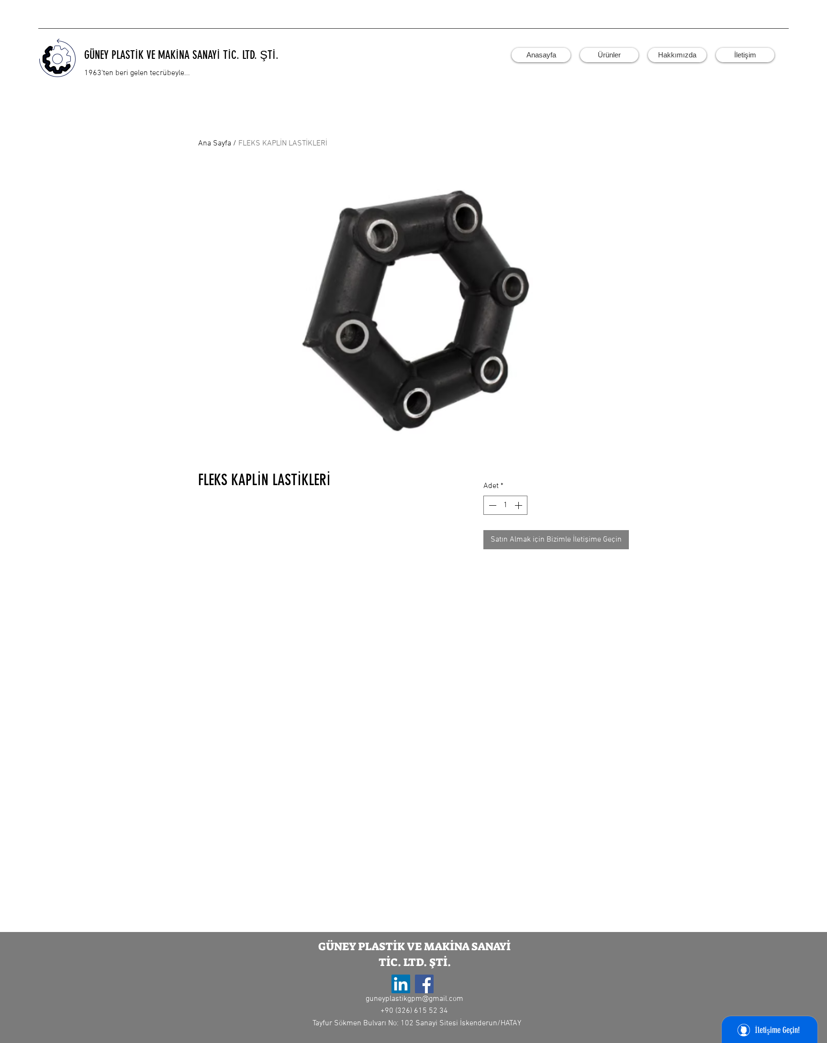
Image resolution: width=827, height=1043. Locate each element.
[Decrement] (491, 505)
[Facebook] (424, 984)
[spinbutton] (505, 505)
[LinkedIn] (400, 984)
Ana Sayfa (214, 143)
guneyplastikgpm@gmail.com (414, 999)
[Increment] (519, 505)
